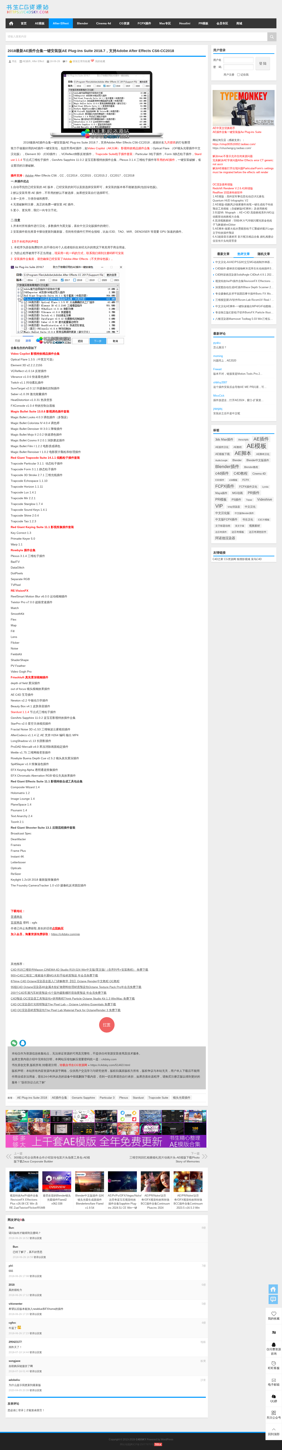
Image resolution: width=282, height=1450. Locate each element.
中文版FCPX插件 (226, 519)
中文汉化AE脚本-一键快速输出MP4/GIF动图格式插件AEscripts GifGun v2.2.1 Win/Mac (244, 306)
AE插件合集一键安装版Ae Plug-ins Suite (237, 132)
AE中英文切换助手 (224, 128)
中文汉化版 (222, 513)
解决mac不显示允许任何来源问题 (233, 156)
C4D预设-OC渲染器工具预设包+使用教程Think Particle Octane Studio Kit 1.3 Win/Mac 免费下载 (73, 998)
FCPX (245, 480)
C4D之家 (218, 559)
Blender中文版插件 (257, 460)
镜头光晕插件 (181, 1097)
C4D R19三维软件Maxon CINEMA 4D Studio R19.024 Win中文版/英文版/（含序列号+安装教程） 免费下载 (79, 969)
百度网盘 (16, 922)
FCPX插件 (144, 23)
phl (11, 1265)
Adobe (29, 175)
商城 (239, 23)
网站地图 (125, 1444)
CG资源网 (230, 559)
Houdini (184, 23)
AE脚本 (243, 453)
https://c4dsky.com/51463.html (110, 1065)
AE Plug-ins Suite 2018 (32, 1097)
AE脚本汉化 (262, 454)
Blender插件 (227, 466)
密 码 (217, 67)
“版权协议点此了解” (33, 1082)
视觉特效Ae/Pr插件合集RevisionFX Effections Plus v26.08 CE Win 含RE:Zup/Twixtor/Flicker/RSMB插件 (244, 281)
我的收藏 (100, 61)
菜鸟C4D (256, 559)
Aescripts (243, 439)
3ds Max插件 (224, 439)
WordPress (167, 1439)
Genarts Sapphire (83, 1097)
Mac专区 (165, 23)
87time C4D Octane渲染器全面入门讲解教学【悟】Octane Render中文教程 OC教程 (65, 981)
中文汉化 (250, 506)
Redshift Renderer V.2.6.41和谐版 (233, 188)
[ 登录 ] (21, 1410)
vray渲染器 (234, 506)
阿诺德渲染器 (225, 538)
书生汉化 (247, 519)
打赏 (106, 1025)
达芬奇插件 (221, 532)
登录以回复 (36, 1238)
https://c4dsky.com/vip (65, 934)
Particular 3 (107, 1097)
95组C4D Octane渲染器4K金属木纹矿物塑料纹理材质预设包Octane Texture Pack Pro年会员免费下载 (76, 987)
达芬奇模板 (238, 532)
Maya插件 (221, 493)
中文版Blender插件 (244, 513)
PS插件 (236, 499)
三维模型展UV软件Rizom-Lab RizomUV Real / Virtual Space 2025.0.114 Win (244, 299)
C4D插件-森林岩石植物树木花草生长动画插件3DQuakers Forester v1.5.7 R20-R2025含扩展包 (244, 268)
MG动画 (237, 493)
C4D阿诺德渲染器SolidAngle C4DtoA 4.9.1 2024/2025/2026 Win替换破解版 (244, 274)
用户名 (217, 60)
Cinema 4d (103, 23)
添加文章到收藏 (81, 61)
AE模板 (40, 23)
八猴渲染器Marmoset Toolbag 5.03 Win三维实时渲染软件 (244, 318)
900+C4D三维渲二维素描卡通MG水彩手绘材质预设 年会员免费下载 (54, 975)
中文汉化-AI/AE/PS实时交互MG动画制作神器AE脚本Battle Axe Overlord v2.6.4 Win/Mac (244, 262)
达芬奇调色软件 (257, 532)
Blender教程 (251, 467)
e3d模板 (233, 480)
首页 (11, 23)
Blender (82, 23)
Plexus (123, 1097)
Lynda (265, 487)
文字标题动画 (222, 526)
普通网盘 (16, 916)
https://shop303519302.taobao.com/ (234, 144)
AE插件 (261, 439)
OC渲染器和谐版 (223, 184)
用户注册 (229, 74)
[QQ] (22, 1043)
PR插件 (253, 493)
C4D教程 (241, 473)
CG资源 (124, 23)
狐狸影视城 (243, 559)
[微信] (14, 1043)
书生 (14, 61)
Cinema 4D (259, 473)
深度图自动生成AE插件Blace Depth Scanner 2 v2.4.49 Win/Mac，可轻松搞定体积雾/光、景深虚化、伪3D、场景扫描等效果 (244, 287)
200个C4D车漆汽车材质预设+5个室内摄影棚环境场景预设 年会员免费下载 (59, 992)
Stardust (138, 1097)
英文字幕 (239, 526)
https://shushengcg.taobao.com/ (232, 148)
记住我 (245, 74)
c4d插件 (222, 473)
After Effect (61, 23)
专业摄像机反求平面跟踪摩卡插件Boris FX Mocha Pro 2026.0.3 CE (244, 293)
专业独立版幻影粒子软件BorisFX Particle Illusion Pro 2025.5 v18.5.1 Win (244, 312)
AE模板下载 (222, 454)
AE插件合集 (59, 1097)
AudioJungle (221, 460)
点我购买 (58, 928)
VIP (219, 506)
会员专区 (222, 23)
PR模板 (203, 23)
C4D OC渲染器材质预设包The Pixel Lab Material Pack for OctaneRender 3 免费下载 (66, 1010)
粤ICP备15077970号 (142, 1444)
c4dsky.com (109, 1059)
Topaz (249, 500)
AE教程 (237, 447)
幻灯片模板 (263, 519)
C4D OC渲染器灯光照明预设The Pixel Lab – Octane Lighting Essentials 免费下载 (63, 1004)
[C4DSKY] (28, 5)
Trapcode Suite (158, 1097)
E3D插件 (219, 480)
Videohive (264, 499)
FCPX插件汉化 (248, 486)
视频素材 (254, 525)
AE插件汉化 (222, 447)
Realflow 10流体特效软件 (228, 192)
